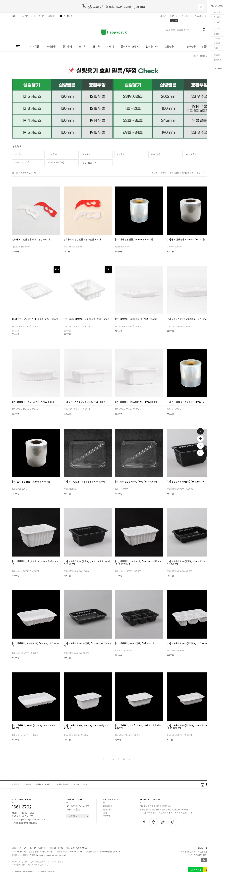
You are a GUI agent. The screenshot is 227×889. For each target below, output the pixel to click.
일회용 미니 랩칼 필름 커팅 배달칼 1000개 (82, 239)
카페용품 (51, 46)
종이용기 (67, 46)
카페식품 (34, 46)
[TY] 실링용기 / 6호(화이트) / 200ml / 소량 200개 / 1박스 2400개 (190, 726)
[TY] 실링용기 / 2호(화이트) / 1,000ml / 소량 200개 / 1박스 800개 (138, 562)
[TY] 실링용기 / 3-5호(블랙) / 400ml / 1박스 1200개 (87, 644)
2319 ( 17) (155, 154)
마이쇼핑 (217, 12)
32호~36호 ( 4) (21, 162)
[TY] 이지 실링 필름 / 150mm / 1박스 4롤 (186, 402)
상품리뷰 (217, 38)
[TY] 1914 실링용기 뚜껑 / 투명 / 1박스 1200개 (136, 482)
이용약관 (27, 784)
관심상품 (217, 17)
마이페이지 (107, 806)
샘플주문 (217, 43)
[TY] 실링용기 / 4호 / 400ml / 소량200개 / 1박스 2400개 (86, 726)
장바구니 (107, 812)
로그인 (163, 15)
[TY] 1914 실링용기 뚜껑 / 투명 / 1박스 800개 (84, 482)
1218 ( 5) (52, 154)
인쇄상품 (191, 46)
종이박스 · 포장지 (130, 46)
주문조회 (217, 22)
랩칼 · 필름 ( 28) (90, 162)
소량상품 (169, 46)
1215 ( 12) (18, 154)
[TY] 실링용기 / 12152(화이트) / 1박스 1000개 (136, 319)
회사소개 (15, 784)
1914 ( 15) (87, 154)
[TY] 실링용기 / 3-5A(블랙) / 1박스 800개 (134, 643)
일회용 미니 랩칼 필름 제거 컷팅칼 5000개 (31, 239)
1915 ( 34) (121, 154)
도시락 (82, 46)
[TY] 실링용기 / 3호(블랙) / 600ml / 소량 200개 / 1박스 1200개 (191, 562)
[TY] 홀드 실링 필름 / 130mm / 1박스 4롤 (186, 239)
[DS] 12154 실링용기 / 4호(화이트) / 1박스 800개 (87, 319)
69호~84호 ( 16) (56, 162)
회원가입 (173, 15)
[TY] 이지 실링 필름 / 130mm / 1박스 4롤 (134, 239)
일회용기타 (152, 46)
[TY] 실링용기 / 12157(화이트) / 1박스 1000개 (136, 402)
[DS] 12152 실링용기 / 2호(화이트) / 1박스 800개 (35, 319)
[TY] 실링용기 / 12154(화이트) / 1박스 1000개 (33, 402)
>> (128, 759)
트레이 (110, 46)
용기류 (96, 46)
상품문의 (217, 33)
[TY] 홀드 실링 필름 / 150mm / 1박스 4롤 (31, 482)
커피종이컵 (66, 15)
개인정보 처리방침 (43, 784)
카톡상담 (217, 55)
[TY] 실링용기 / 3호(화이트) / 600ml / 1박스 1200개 (35, 644)
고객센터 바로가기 (80, 784)
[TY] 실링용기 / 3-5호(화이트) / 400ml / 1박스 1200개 (34, 726)
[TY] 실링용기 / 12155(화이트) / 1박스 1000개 (85, 402)
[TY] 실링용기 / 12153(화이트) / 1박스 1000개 (188, 319)
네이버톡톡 (217, 60)
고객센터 (26, 15)
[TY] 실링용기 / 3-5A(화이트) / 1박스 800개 (187, 643)
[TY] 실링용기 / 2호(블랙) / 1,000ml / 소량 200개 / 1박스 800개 (88, 562)
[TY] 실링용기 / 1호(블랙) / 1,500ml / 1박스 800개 (190, 482)
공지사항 (217, 29)
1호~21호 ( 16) (191, 154)
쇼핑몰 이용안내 (62, 784)
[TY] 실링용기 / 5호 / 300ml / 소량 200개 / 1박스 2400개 (138, 726)
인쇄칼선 (217, 48)
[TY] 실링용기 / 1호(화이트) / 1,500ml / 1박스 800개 (35, 562)
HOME (195, 56)
